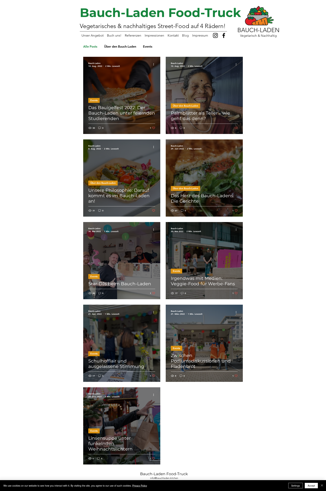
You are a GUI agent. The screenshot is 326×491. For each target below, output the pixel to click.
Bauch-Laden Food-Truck (164, 474)
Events (147, 46)
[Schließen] (322, 485)
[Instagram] (215, 35)
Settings (295, 485)
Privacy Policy (139, 485)
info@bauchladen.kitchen (164, 478)
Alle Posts (90, 46)
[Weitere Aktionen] (155, 64)
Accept (311, 485)
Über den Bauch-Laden (120, 46)
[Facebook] (223, 35)
